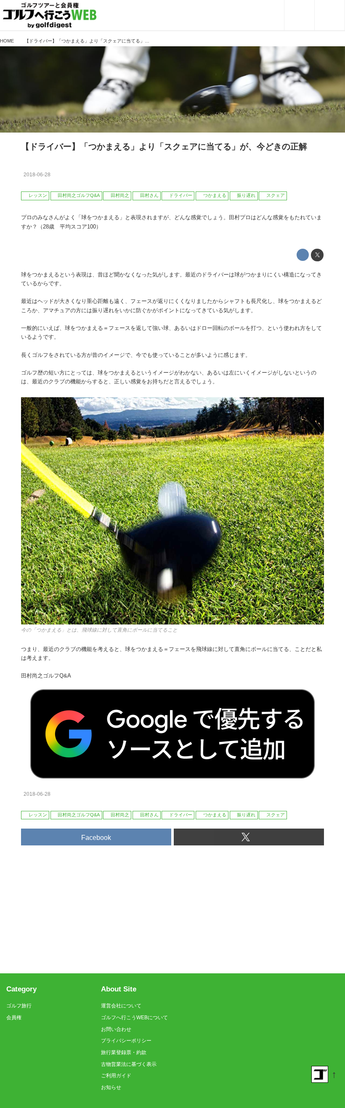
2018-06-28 (37, 175)
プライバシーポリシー (126, 1041)
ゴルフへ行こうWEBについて (134, 1017)
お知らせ (111, 1087)
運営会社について (121, 1006)
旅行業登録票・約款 (123, 1052)
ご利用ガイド (116, 1076)
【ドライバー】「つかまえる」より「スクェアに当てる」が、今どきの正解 (164, 146)
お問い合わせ (116, 1029)
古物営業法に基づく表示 (129, 1064)
